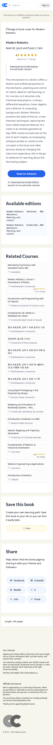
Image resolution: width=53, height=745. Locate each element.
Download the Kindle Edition (24, 66)
